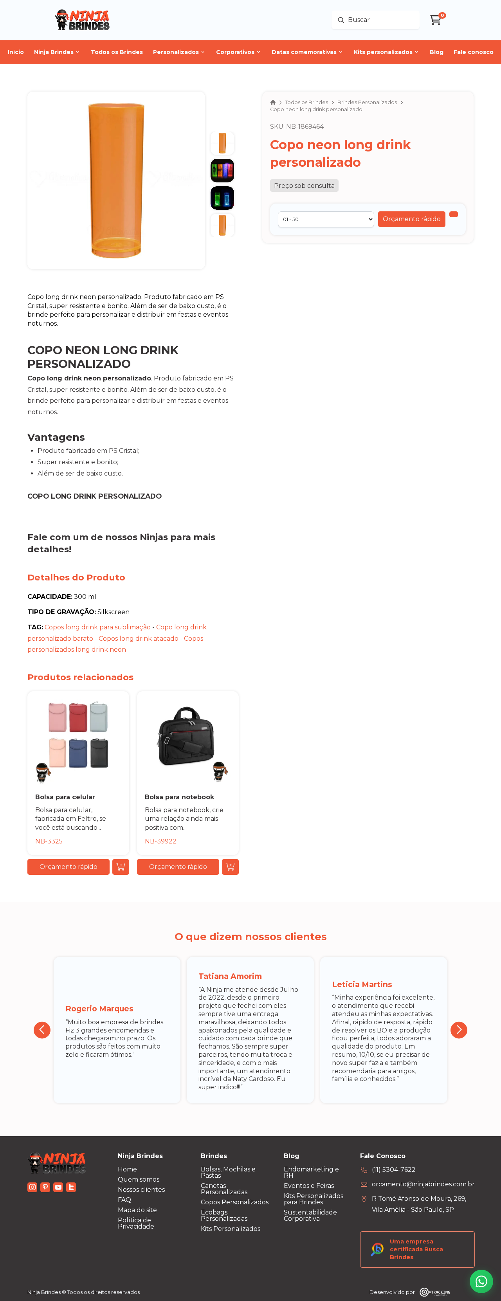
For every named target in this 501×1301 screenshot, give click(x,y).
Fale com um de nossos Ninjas (97, 537)
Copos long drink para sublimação (98, 627)
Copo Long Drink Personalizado (94, 496)
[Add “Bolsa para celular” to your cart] (120, 867)
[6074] (453, 214)
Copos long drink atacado (138, 638)
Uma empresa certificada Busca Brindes (416, 1249)
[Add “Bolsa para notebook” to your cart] (230, 867)
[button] (411, 219)
